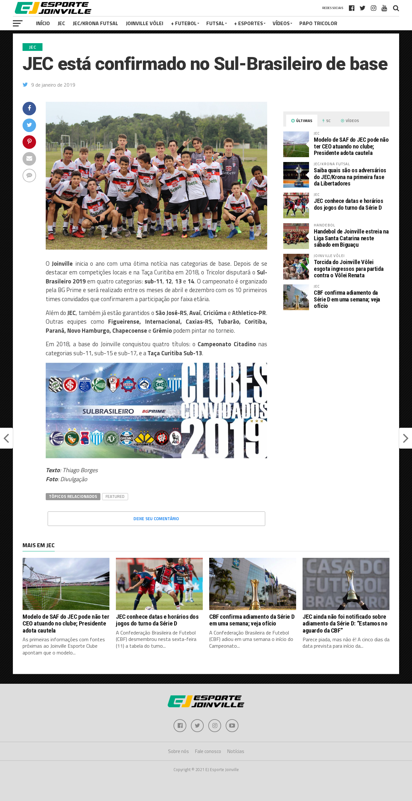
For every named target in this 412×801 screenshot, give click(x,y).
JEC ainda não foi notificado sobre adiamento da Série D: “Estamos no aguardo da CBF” (345, 623)
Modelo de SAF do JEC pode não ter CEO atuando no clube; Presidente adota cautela (351, 146)
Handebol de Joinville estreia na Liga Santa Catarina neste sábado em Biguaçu (351, 238)
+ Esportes (248, 23)
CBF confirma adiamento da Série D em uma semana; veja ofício (347, 299)
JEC (61, 23)
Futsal (215, 23)
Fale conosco (208, 751)
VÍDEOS (281, 23)
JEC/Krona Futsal (95, 23)
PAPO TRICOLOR (318, 23)
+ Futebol (184, 23)
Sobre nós (178, 751)
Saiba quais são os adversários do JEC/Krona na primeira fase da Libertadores (350, 176)
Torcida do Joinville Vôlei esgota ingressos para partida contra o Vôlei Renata (348, 268)
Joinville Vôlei (144, 23)
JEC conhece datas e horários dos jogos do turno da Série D (348, 204)
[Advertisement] (336, 369)
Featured (115, 496)
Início (43, 23)
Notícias (235, 751)
